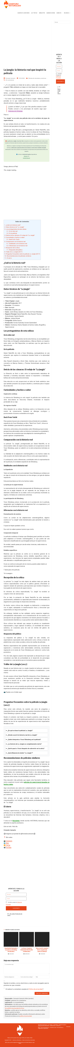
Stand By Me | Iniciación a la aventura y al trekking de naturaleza (11, 950)
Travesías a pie (53, 1027)
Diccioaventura (60, 1027)
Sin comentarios (10, 80)
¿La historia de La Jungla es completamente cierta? (25, 744)
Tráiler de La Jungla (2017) (13, 252)
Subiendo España (62, 1024)
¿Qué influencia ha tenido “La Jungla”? (20, 753)
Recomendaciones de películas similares (17, 256)
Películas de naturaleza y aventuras (37, 78)
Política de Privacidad (11, 1037)
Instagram (9, 841)
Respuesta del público (14, 250)
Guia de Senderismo (45, 1027)
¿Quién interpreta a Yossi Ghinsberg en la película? (24, 739)
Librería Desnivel (26, 158)
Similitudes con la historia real (17, 243)
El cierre (8, 258)
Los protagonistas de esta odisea (15, 229)
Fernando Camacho (10, 78)
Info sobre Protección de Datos (59, 90)
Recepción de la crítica (12, 248)
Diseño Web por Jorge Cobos (27, 1043)
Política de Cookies (26, 1037)
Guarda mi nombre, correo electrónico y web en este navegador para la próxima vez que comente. (26, 984)
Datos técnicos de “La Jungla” (14, 227)
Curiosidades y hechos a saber (14, 237)
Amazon (25, 156)
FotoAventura (52, 1025)
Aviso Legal (19, 1037)
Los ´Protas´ (50, 1024)
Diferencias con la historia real (17, 246)
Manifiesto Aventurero (42, 1024)
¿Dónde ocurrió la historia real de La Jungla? (22, 735)
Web (7, 843)
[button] (16, 914)
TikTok (8, 845)
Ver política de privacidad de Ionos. (14, 1008)
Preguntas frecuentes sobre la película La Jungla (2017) (22, 254)
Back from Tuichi (13, 239)
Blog (39, 1027)
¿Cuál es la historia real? (12, 225)
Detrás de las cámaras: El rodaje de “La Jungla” (19, 235)
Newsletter (16, 821)
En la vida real (12, 231)
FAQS (31, 1037)
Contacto (58, 1025)
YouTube (8, 847)
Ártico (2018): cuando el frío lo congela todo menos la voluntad (42, 950)
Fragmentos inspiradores (43, 1028)
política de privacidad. (26, 1016)
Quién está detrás (45, 1025)
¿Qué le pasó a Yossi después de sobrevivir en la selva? (26, 748)
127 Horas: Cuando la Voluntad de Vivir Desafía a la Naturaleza (26, 950)
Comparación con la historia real (14, 241)
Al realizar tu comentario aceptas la (24, 989)
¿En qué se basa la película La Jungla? (20, 730)
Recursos (68, 1026)
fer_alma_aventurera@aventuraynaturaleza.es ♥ (16, 1042)
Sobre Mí (39, 1025)
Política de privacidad (35, 989)
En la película (12, 233)
